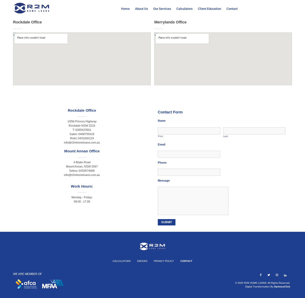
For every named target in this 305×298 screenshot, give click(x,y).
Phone (162, 162)
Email (161, 144)
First (160, 136)
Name (162, 120)
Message (164, 180)
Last (225, 136)
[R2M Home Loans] (31, 8)
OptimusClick (282, 286)
